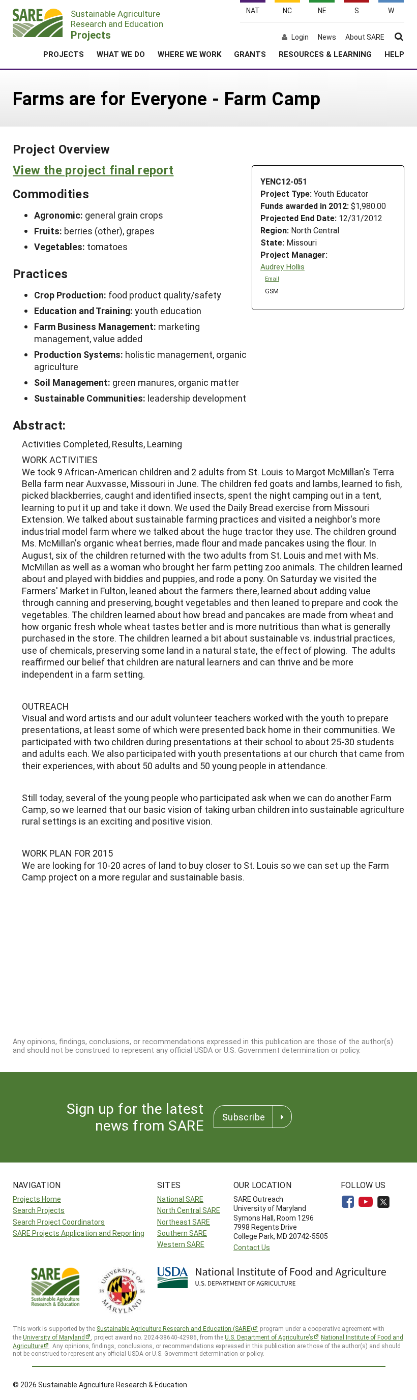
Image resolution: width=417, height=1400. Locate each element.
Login (300, 37)
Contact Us (251, 1247)
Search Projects (39, 1210)
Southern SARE (182, 1233)
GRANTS (250, 54)
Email (272, 278)
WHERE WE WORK (189, 54)
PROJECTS (63, 54)
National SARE (180, 1199)
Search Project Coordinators (59, 1222)
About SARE (364, 37)
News (327, 37)
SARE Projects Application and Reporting (78, 1233)
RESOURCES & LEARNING (325, 54)
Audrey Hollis (282, 266)
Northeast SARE (183, 1222)
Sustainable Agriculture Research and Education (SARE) (174, 1328)
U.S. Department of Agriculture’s (269, 1337)
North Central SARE (188, 1210)
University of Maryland (54, 1337)
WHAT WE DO (121, 54)
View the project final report (93, 170)
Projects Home (37, 1199)
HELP (394, 54)
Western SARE (180, 1244)
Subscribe (243, 1117)
